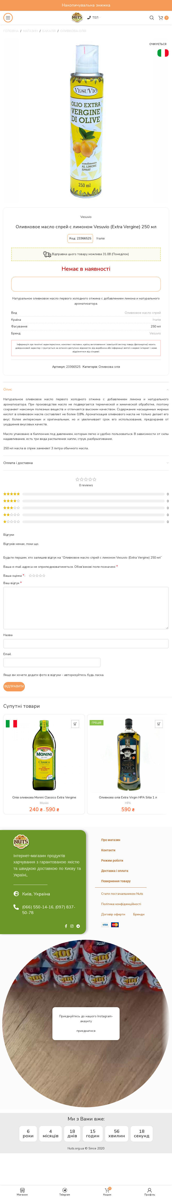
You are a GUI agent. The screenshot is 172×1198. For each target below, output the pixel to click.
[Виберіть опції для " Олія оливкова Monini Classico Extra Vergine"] (75, 724)
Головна (11, 31)
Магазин (30, 31)
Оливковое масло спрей (143, 313)
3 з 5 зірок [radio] (37, 575)
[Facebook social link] (66, 926)
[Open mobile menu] (8, 17)
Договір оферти (113, 914)
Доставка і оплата (114, 871)
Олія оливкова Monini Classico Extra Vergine (44, 797)
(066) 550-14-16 (38, 907)
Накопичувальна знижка (86, 5)
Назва (8, 635)
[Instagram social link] (72, 926)
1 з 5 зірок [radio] (30, 575)
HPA (128, 803)
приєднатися (86, 1031)
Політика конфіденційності (121, 904)
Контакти (108, 850)
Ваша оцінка (13, 575)
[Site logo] (77, 17)
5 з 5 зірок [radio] (43, 575)
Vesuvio (86, 217)
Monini (44, 803)
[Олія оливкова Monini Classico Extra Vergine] (44, 755)
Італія (157, 320)
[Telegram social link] (78, 926)
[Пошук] (151, 17)
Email (7, 654)
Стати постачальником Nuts (122, 894)
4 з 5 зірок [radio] (40, 575)
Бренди (138, 914)
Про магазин (110, 840)
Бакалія (49, 31)
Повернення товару (116, 881)
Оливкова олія (73, 31)
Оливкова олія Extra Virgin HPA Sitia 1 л (128, 797)
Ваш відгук (12, 583)
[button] (159, 724)
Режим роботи (112, 860)
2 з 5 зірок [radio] (33, 575)
